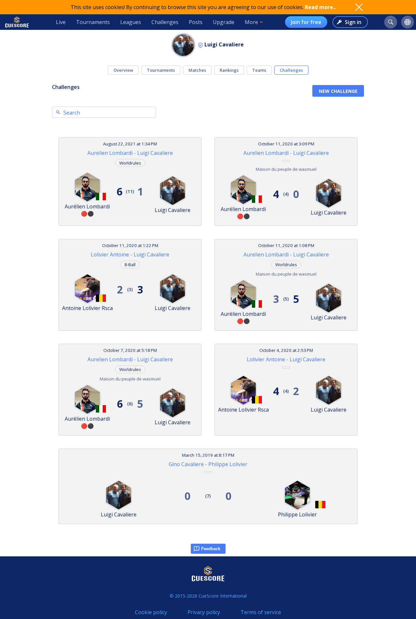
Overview (123, 70)
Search (71, 112)
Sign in (353, 22)
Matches (197, 70)
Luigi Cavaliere (224, 44)
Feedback (210, 548)
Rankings (229, 70)
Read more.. (320, 7)
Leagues (130, 22)
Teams (259, 70)
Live (61, 22)
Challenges (164, 22)
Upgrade (223, 22)
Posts (195, 22)
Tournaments (93, 22)
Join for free (306, 22)
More (251, 22)
